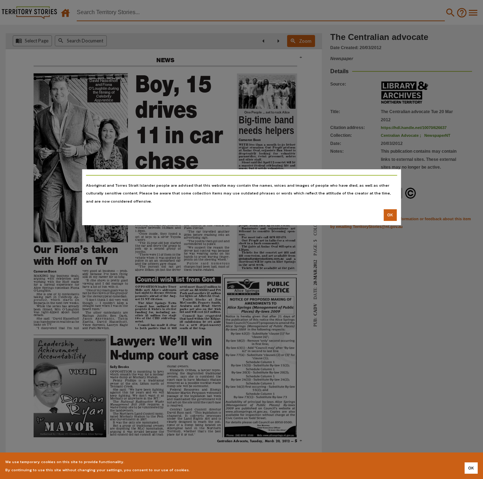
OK (390, 215)
